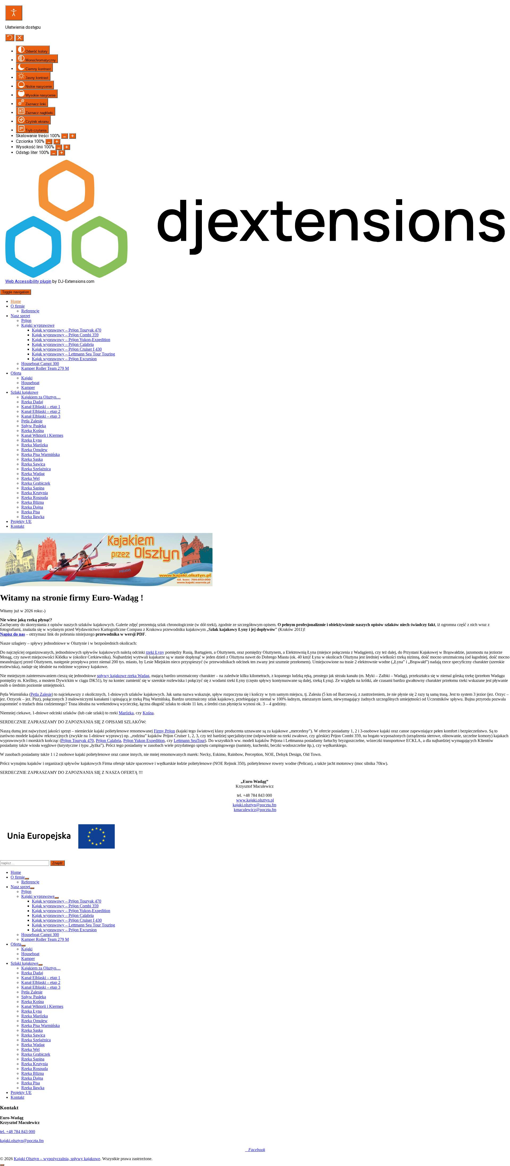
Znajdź (57, 863)
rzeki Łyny (155, 652)
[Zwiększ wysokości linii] (66, 147)
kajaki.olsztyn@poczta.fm (254, 805)
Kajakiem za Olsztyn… (41, 397)
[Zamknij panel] (19, 38)
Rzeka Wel (30, 478)
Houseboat (30, 382)
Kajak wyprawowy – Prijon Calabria (63, 344)
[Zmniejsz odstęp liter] (53, 153)
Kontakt (17, 526)
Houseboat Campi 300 (40, 363)
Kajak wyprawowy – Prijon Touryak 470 (66, 330)
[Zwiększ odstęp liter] (61, 153)
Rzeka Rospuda (34, 497)
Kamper (28, 387)
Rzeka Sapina (32, 488)
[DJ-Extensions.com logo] (255, 276)
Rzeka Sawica (33, 464)
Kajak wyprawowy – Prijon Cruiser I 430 (67, 349)
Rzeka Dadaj (32, 402)
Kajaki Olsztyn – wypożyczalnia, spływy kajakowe (57, 1158)
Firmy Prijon (164, 731)
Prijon (26, 320)
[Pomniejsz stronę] (64, 136)
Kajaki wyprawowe (37, 325)
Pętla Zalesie (31, 421)
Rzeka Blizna (32, 502)
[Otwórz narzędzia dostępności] (13, 12)
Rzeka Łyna (31, 440)
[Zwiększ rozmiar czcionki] (56, 141)
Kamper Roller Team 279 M (45, 368)
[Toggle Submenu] (27, 878)
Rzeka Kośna (32, 430)
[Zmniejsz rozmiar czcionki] (48, 141)
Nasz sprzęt (20, 315)
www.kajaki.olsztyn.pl (255, 800)
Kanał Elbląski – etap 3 (40, 416)
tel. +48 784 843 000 (17, 1131)
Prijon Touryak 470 (77, 740)
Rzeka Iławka (32, 516)
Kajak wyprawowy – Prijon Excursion (64, 358)
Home (16, 301)
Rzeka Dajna (32, 507)
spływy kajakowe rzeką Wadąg (123, 675)
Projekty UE (21, 521)
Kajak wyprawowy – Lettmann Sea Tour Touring (73, 354)
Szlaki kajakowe (24, 392)
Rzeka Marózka (34, 445)
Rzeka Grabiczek (35, 483)
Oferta (16, 373)
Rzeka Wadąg (33, 473)
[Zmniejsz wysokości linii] (58, 147)
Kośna (148, 713)
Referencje (30, 311)
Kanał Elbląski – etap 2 (40, 411)
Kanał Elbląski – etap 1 (40, 406)
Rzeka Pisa (30, 512)
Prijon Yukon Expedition (144, 740)
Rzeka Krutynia (34, 492)
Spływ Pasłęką (33, 425)
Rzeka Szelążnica (36, 469)
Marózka (126, 713)
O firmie (18, 306)
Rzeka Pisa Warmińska (40, 454)
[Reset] (9, 37)
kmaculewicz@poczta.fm (255, 809)
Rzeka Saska (32, 459)
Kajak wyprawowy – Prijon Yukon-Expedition (71, 339)
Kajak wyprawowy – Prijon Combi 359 (65, 335)
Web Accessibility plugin (28, 281)
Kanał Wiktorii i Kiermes (42, 435)
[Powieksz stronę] (72, 136)
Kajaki (26, 378)
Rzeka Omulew (34, 449)
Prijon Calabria (108, 740)
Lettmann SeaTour (189, 740)
